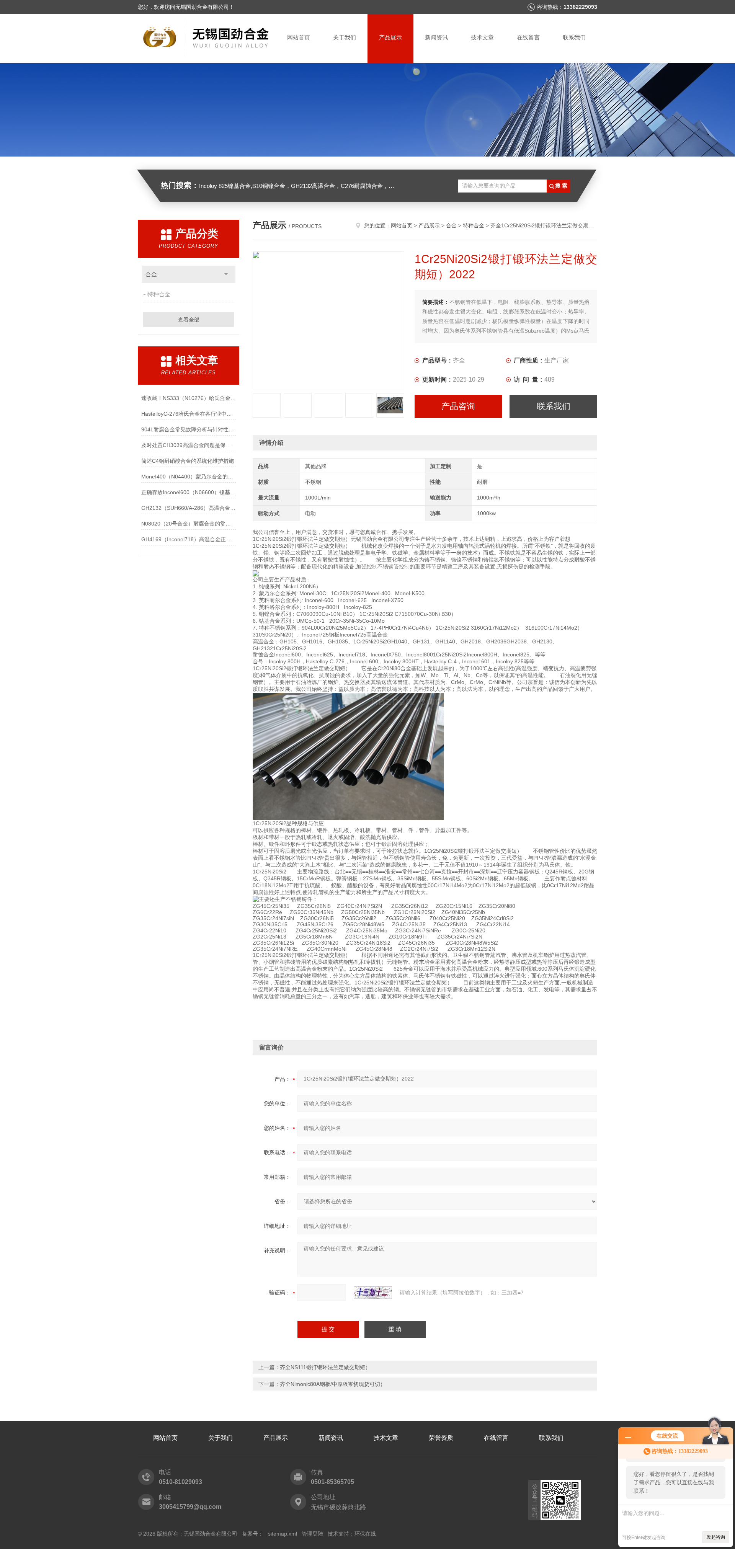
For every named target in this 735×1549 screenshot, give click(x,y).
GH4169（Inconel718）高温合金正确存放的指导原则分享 (188, 539)
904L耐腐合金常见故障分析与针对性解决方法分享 (188, 429)
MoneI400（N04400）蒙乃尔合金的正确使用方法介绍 (188, 476)
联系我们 (574, 37)
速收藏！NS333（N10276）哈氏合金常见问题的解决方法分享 (188, 398)
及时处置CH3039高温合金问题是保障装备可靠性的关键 (188, 445)
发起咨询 (716, 1537)
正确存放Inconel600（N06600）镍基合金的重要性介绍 (188, 492)
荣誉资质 (441, 1438)
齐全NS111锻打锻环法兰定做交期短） (325, 1367)
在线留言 (528, 37)
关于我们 (344, 37)
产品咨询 (458, 406)
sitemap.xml (282, 1534)
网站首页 (298, 37)
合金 (151, 274)
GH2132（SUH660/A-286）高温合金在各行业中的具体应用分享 (188, 508)
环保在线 (365, 1534)
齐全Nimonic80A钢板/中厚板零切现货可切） (332, 1384)
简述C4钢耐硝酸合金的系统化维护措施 (187, 461)
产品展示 (390, 37)
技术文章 (482, 37)
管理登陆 (312, 1534)
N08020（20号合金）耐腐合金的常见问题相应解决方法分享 (188, 524)
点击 (226, 274)
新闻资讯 (436, 37)
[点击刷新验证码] (373, 1292)
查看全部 (188, 320)
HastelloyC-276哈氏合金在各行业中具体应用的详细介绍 (188, 414)
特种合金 (158, 294)
